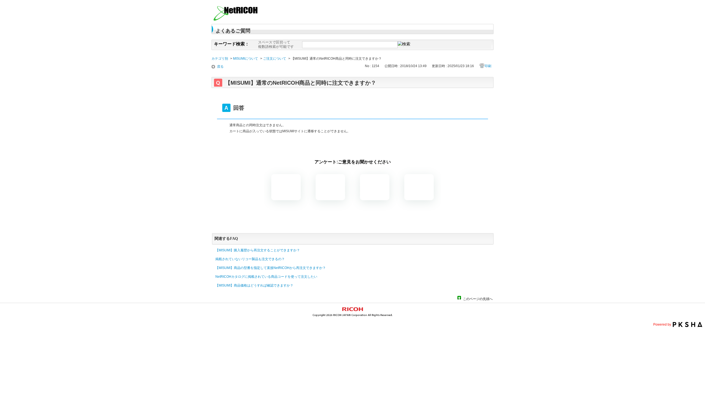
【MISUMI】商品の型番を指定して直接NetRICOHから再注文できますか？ (270, 268)
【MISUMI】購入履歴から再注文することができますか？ (257, 250)
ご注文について (274, 59)
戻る (220, 66)
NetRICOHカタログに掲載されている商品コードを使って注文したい (266, 277)
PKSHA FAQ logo (687, 324)
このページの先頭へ (478, 298)
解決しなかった (374, 187)
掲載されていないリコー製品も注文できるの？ (250, 259)
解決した (286, 187)
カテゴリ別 (220, 59)
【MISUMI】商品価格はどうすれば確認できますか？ (254, 285)
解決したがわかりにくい (330, 187)
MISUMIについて (245, 59)
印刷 (488, 66)
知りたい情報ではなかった (419, 187)
